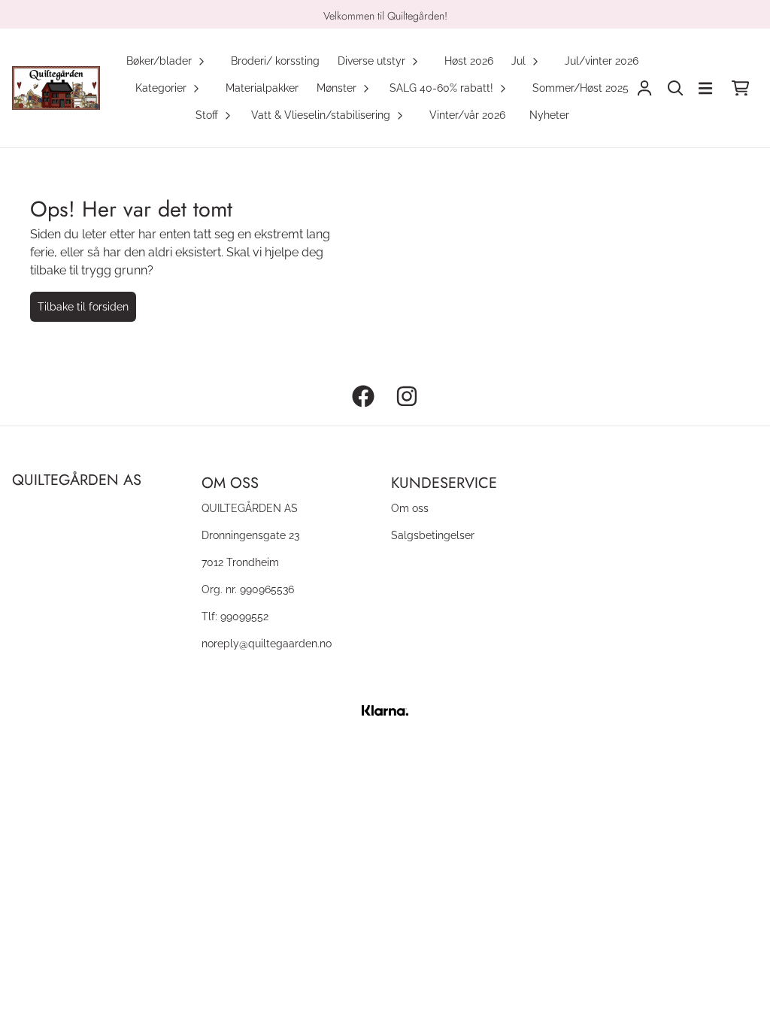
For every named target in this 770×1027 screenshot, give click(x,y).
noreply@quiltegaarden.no (267, 643)
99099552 (244, 616)
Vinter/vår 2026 (467, 114)
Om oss (410, 507)
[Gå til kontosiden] (644, 88)
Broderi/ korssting (275, 60)
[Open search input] (676, 88)
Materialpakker (262, 87)
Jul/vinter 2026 (601, 60)
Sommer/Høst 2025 (580, 87)
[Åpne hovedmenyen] (705, 88)
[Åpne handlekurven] (740, 88)
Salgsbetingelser (432, 535)
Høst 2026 (468, 60)
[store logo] (56, 88)
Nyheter (549, 114)
